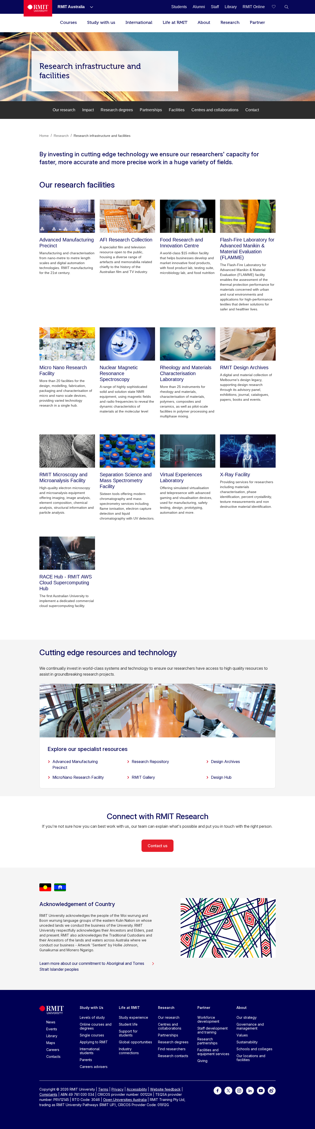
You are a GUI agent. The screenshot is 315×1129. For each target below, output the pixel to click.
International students (90, 1051)
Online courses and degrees (95, 1026)
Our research (64, 110)
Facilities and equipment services (213, 1052)
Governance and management (250, 1026)
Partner (257, 22)
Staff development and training (212, 1030)
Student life (128, 1024)
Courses (68, 22)
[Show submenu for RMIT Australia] (89, 7)
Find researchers (172, 1049)
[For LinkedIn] (250, 1090)
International (139, 22)
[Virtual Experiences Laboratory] (188, 451)
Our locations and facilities (250, 1058)
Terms (103, 1089)
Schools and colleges (254, 1049)
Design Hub (221, 777)
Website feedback (165, 1089)
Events (51, 1029)
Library (51, 1036)
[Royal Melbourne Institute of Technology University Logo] (38, 8)
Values (242, 1035)
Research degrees (117, 110)
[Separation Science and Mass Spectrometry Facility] (127, 451)
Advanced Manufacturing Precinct (75, 764)
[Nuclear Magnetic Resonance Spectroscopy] (127, 344)
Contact (252, 110)
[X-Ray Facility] (248, 451)
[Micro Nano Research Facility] (67, 344)
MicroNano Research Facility (78, 777)
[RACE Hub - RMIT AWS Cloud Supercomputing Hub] (67, 553)
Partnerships (151, 110)
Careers (52, 1050)
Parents (86, 1060)
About (204, 22)
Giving (202, 1061)
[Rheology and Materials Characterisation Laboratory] (188, 344)
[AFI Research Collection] (127, 216)
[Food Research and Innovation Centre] (188, 216)
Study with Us (91, 1007)
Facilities (177, 110)
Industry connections (129, 1051)
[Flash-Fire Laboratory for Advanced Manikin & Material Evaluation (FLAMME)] (248, 216)
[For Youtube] (261, 1090)
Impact (88, 110)
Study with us (101, 22)
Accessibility (137, 1089)
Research (229, 22)
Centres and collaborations (214, 110)
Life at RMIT (175, 22)
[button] (286, 7)
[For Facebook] (217, 1090)
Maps (50, 1043)
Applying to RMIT (94, 1042)
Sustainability (247, 1042)
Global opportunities (135, 1042)
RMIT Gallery (143, 777)
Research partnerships (207, 1041)
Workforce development (208, 1019)
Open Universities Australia (125, 1099)
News (50, 1022)
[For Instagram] (239, 1090)
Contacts (53, 1056)
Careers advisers (94, 1067)
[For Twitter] (228, 1090)
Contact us (157, 845)
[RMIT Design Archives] (248, 344)
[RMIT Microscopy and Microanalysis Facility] (67, 451)
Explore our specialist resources (87, 749)
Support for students (128, 1033)
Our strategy (246, 1017)
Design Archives (225, 761)
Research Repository (150, 761)
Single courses (92, 1035)
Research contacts (173, 1056)
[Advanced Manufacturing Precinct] (67, 216)
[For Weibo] (272, 1090)
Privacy (117, 1089)
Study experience (133, 1017)
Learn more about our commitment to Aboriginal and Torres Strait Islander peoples (91, 966)
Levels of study (92, 1017)
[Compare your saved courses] (277, 7)
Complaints (48, 1094)
